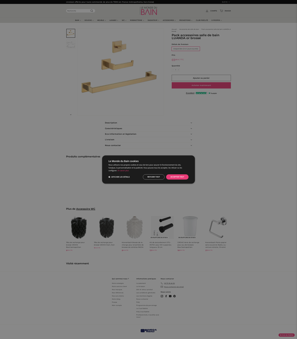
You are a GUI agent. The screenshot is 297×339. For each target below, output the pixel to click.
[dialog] (148, 169)
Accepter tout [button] (177, 177)
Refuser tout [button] (153, 177)
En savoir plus (123, 170)
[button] (119, 177)
